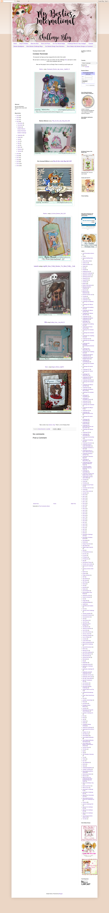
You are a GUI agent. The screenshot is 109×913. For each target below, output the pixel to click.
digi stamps (85, 545)
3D (83, 256)
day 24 (84, 512)
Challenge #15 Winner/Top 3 (86, 349)
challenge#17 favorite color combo (88, 477)
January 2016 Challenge (88, 610)
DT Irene (85, 555)
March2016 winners (87, 647)
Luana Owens (86, 640)
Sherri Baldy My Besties (88, 737)
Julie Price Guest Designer (86, 624)
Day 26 (84, 515)
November (20, 125)
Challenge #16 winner (88, 366)
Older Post (73, 503)
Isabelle (36, 266)
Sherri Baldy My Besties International (88, 741)
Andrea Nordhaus (87, 264)
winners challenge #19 (88, 804)
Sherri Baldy (85, 735)
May (19, 143)
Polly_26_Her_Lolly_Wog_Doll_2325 (61, 121)
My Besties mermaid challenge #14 (87, 672)
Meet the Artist (34, 43)
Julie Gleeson (86, 620)
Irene (84, 608)
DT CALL (85, 553)
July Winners (86, 626)
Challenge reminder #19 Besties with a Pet (88, 474)
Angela (84, 266)
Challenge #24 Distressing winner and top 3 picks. (88, 426)
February (20, 149)
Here (66, 59)
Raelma (45, 213)
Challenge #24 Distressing (86, 423)
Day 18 (84, 503)
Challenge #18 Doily (87, 380)
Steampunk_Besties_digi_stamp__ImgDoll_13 (58, 69)
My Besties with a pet (87, 676)
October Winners (21, 128)
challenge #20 (86, 401)
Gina (84, 585)
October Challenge (21, 132)
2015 (17, 161)
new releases (86, 683)
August (19, 137)
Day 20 (84, 508)
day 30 (84, 524)
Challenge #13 (86, 316)
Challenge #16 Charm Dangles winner (88, 358)
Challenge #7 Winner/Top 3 (86, 460)
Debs (84, 532)
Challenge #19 (86, 387)
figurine (84, 571)
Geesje (84, 583)
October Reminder (21, 130)
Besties (84, 283)
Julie (84, 618)
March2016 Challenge (88, 644)
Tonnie (84, 759)
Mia (45, 322)
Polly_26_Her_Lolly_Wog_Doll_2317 (62, 161)
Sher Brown (85, 733)
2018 (17, 155)
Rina (84, 715)
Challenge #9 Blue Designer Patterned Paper (87, 468)
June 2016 (85, 630)
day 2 (84, 506)
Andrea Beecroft (86, 261)
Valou (84, 766)
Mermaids (85, 659)
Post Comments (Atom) (44, 506)
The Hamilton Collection (88, 754)
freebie (84, 573)
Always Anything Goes (88, 258)
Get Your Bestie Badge (59, 43)
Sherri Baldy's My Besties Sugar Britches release (88, 744)
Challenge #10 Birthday (88, 301)
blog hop (85, 290)
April (19, 145)
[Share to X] (57, 429)
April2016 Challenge (87, 273)
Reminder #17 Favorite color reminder (88, 710)
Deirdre (84, 542)
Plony (84, 701)
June (19, 141)
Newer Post (36, 503)
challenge (85, 298)
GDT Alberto (85, 578)
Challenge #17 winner (88, 371)
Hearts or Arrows (86, 597)
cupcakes (85, 493)
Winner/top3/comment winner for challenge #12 (88, 799)
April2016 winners (87, 276)
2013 (17, 165)
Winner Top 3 (86, 787)
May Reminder (86, 655)
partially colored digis (87, 700)
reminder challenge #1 (88, 713)
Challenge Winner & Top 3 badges (77, 43)
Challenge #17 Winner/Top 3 (86, 375)
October (20, 127)
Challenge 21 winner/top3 (86, 471)
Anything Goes (86, 271)
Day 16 (84, 499)
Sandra (84, 721)
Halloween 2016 (86, 595)
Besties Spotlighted (19, 46)
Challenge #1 (86, 299)
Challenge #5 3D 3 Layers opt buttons (87, 445)
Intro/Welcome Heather (88, 605)
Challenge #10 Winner (88, 304)
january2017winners (87, 615)
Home (15, 43)
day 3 (84, 522)
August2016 (85, 278)
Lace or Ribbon (86, 637)
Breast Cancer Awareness (86, 292)
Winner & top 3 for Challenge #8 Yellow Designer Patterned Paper (87, 779)
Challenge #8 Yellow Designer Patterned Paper (87, 463)
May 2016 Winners (87, 654)
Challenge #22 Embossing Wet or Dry (88, 413)
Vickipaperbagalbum (87, 767)
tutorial (84, 764)
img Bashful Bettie (87, 602)
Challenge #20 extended (88, 404)
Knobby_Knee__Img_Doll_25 (57, 322)
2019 (17, 153)
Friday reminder (86, 575)
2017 (17, 157)
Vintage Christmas (87, 769)
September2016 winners (88, 729)
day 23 (84, 510)
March (19, 147)
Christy (84, 489)
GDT (84, 576)
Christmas (85, 483)
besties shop (51, 424)
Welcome (85, 775)
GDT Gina (85, 580)
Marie (46, 367)
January (20, 151)
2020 (17, 121)
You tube (85, 818)
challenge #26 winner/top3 (86, 435)
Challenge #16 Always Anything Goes (88, 355)
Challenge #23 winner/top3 (86, 420)
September (20, 135)
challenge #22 (86, 410)
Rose (84, 717)
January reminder (87, 613)
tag (83, 750)
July (19, 139)
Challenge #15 (86, 338)
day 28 (84, 519)
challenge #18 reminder (88, 381)
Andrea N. (85, 262)
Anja (84, 268)
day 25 (84, 513)
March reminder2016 (87, 642)
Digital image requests (88, 547)
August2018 (85, 280)
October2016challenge (88, 692)
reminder (85, 708)
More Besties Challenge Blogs (34, 46)
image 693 (85, 600)
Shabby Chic (86, 732)
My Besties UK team (87, 675)
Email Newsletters (86, 228)
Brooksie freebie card (87, 294)
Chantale (85, 479)
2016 (17, 159)
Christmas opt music (87, 487)
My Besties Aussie (87, 664)
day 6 (84, 531)
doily (84, 550)
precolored (85, 703)
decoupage (85, 540)
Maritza (41, 69)
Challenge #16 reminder (88, 363)
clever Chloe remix (87, 491)
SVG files (85, 749)
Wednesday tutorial (87, 774)
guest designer (86, 590)
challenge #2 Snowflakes (86, 396)
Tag (83, 752)
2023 (17, 115)
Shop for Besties (23, 43)
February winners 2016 (88, 568)
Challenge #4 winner (87, 443)
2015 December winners (88, 253)
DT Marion (85, 557)
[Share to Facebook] (58, 429)
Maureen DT (85, 650)
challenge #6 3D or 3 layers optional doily (87, 451)
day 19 (84, 505)
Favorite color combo (87, 564)
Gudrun (84, 589)
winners (84, 802)
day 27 (84, 517)
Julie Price (85, 622)
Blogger (61, 893)
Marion (84, 648)
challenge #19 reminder (88, 392)
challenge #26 (86, 432)
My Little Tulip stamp (87, 678)
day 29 (84, 520)
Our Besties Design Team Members (54, 46)
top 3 (84, 760)
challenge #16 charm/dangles (86, 361)
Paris (84, 698)
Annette (84, 269)
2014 (17, 163)
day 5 (84, 529)
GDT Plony (85, 582)
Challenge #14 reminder (88, 332)
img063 (84, 604)
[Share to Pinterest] (60, 429)
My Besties (85, 662)
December (20, 123)
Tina (84, 757)
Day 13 (84, 494)
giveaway (85, 587)
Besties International (87, 285)
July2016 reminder (87, 628)
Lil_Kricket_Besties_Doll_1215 (58, 213)
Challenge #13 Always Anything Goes (88, 318)
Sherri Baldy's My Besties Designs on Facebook (80, 46)
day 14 (84, 496)
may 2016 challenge (87, 652)
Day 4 (84, 527)
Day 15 (84, 498)
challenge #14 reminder (88, 329)
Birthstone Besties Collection (87, 287)
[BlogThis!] (55, 429)
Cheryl (84, 481)
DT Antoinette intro (87, 552)
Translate (87, 66)
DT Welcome (86, 559)
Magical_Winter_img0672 (58, 367)
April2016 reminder (87, 275)
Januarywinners (86, 617)
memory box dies (87, 657)
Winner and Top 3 (87, 785)
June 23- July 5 (86, 633)
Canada (84, 296)
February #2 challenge (88, 565)
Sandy (84, 722)
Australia (85, 281)
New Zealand (86, 684)
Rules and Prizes (45, 43)
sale (84, 719)
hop (83, 598)
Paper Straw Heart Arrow (88, 695)
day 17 (84, 501)
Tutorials (90, 43)
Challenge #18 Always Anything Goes (88, 377)
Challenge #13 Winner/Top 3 (86, 321)
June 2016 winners (87, 632)
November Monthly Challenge (87, 687)
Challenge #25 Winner (88, 429)
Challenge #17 (86, 369)
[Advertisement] (54, 489)
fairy (84, 560)
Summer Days (86, 747)
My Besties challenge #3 (88, 669)
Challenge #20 (86, 402)
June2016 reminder (87, 635)
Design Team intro (87, 543)
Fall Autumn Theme (87, 562)
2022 (17, 117)
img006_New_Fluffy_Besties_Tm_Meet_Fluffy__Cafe (59, 266)
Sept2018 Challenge (87, 727)
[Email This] (53, 429)
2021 (17, 119)
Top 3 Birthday (86, 762)
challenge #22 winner (88, 416)
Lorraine (85, 639)
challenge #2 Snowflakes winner (87, 399)
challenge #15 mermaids (88, 340)
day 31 (84, 525)
